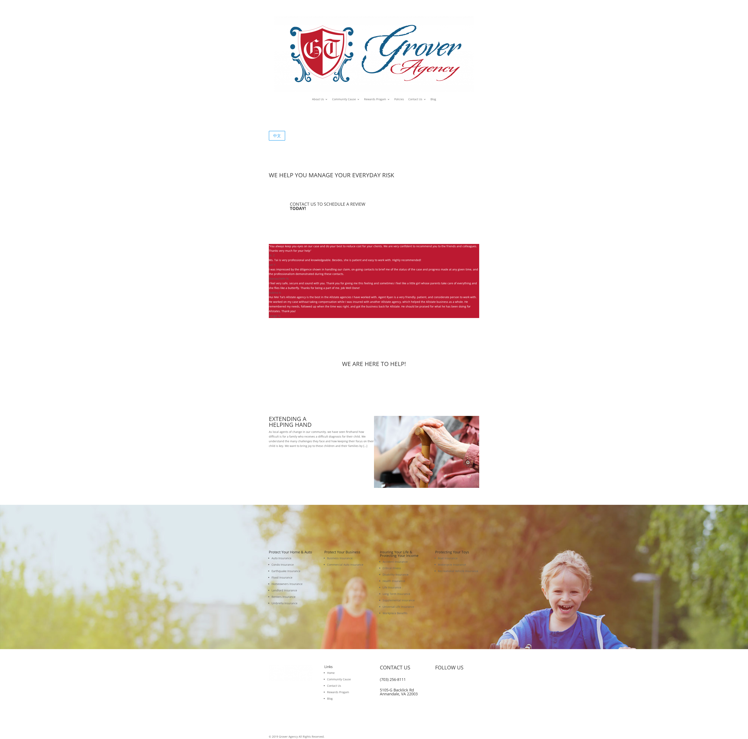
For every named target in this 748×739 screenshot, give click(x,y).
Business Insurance (340, 558)
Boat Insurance (448, 558)
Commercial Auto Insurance (345, 564)
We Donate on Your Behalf (296, 452)
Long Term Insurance (396, 594)
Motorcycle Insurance (452, 564)
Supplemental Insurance (399, 600)
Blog (433, 99)
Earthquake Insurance (286, 571)
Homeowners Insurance (287, 584)
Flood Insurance (282, 577)
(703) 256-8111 (393, 679)
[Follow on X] (280, 120)
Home (331, 673)
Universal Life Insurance (398, 607)
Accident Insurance (395, 562)
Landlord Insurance (284, 590)
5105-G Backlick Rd (397, 690)
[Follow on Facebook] (272, 120)
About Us (318, 99)
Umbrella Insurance (284, 603)
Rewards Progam (375, 99)
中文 (277, 135)
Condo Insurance (283, 564)
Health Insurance (394, 581)
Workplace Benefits (395, 613)
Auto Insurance (281, 558)
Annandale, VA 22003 (399, 693)
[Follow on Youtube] (287, 120)
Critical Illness (392, 568)
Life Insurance (392, 587)
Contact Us (415, 99)
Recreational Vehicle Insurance (458, 571)
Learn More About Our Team (374, 379)
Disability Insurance (395, 574)
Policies (399, 99)
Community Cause (344, 99)
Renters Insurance (283, 597)
